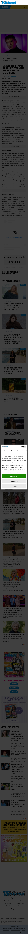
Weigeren (14, 486)
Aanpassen (13, 481)
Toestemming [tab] (5, 450)
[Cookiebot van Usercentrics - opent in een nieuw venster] (20, 447)
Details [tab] (13, 450)
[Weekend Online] (9, 2)
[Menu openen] (19, 2)
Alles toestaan (14, 476)
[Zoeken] (25, 2)
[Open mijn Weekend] (22, 2)
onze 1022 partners (10, 458)
